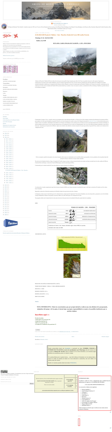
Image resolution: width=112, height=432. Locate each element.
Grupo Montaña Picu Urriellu (60, 23)
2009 (6, 212)
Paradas (4, 123)
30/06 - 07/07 (9, 156)
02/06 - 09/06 (9, 160)
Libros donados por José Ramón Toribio (11, 120)
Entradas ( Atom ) (44, 339)
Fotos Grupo (5, 118)
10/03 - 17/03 (9, 174)
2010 (6, 210)
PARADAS (73, 362)
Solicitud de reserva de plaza (9, 127)
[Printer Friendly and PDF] (37, 330)
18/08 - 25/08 (9, 152)
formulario (67, 348)
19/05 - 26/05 (9, 162)
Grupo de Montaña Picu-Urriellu (56, 4)
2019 (6, 193)
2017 (6, 197)
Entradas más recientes (39, 336)
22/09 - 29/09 (9, 147)
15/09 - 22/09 (9, 149)
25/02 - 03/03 (9, 176)
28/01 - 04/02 (9, 180)
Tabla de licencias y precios (8, 55)
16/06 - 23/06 (9, 158)
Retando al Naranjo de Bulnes (23, 233)
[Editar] (110, 412)
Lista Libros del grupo (7, 121)
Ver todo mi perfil (59, 30)
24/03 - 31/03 (9, 172)
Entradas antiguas (105, 336)
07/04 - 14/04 (9, 168)
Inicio (73, 336)
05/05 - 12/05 (9, 164)
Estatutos (5, 116)
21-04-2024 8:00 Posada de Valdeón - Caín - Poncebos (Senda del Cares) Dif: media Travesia (62, 35)
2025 (6, 135)
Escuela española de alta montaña (10, 233)
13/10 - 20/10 (9, 145)
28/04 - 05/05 (9, 166)
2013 (6, 204)
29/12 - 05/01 (9, 139)
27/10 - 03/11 (9, 143)
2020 (6, 191)
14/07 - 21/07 (9, 154)
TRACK (36, 301)
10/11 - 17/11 (9, 141)
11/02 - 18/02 (9, 178)
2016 (6, 199)
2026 (6, 133)
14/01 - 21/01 (9, 182)
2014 (6, 202)
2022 (6, 187)
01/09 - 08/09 (9, 150)
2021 (6, 189)
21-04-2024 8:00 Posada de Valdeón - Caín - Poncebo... (16, 170)
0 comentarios (74, 331)
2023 (6, 185)
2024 (6, 137)
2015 (6, 201)
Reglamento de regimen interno (9, 125)
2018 (6, 195)
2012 (6, 206)
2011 (6, 208)
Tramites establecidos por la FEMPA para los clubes (13, 58)
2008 (6, 214)
